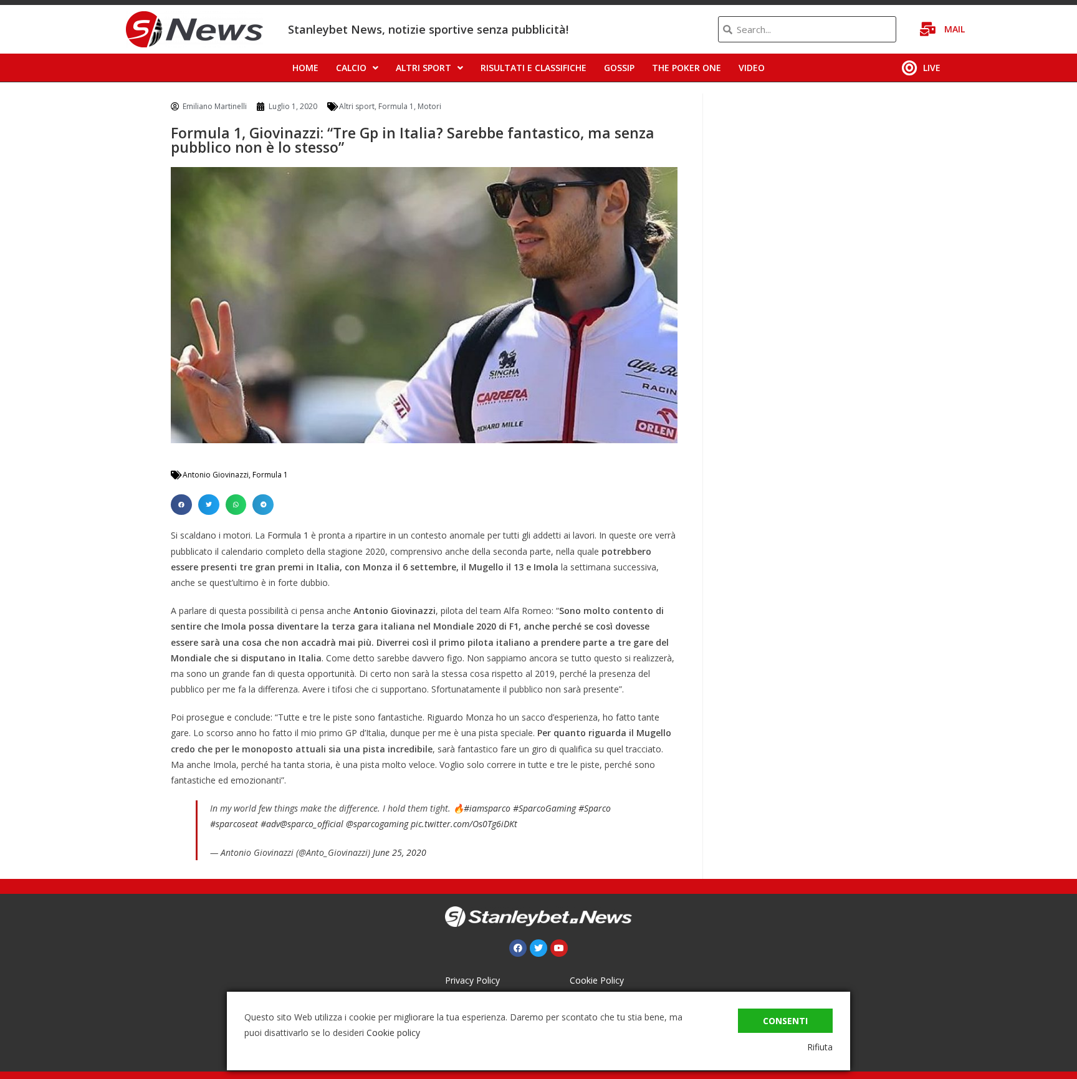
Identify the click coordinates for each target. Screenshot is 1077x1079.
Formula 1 (396, 106)
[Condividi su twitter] (208, 505)
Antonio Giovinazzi (216, 474)
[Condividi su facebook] (181, 505)
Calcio (351, 68)
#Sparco (594, 808)
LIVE (932, 68)
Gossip (619, 68)
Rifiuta (820, 1047)
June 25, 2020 (399, 852)
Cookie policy (393, 1032)
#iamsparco (487, 808)
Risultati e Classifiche (533, 68)
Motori (429, 106)
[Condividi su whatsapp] (236, 505)
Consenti (785, 1021)
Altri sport (423, 68)
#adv (270, 824)
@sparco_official (311, 824)
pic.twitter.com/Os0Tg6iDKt (464, 824)
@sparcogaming (377, 824)
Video (752, 68)
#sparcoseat (234, 824)
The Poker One (686, 68)
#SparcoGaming (544, 808)
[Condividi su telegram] (263, 505)
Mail (954, 29)
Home (305, 68)
